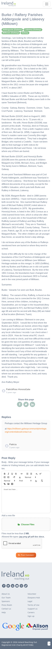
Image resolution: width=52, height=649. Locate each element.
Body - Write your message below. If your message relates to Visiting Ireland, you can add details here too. (25, 465)
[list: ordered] (27, 473)
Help (4, 612)
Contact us (6, 608)
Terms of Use (33, 605)
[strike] (16, 473)
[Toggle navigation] (46, 4)
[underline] (12, 473)
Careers (31, 612)
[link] (5, 484)
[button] (20, 477)
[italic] (8, 473)
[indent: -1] (5, 477)
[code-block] (21, 473)
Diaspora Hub (34, 597)
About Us (6, 594)
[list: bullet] (31, 473)
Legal (30, 601)
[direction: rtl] (14, 477)
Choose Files (27, 524)
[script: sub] (37, 473)
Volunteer (32, 594)
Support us (32, 608)
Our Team (6, 597)
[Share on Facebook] (19, 404)
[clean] (42, 480)
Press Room (7, 605)
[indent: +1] (8, 477)
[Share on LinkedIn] (32, 404)
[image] (8, 484)
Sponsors (6, 601)
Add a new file (8, 515)
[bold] (5, 473)
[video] (12, 484)
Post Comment (27, 555)
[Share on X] (26, 404)
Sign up (31, 616)
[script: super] (40, 473)
